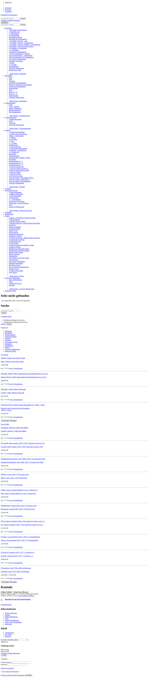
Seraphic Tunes (14, 269)
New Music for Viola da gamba (19, 258)
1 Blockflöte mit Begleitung (18, 30)
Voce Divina (13, 272)
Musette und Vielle (15, 70)
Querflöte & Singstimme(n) (17, 52)
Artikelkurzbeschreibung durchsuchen (15, 322)
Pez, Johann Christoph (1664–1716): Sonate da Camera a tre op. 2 (22, 525)
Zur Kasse (8, 8)
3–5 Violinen (13, 139)
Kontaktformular (6, 604)
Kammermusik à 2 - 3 (16, 161)
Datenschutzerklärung (12, 620)
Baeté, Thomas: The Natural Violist (12, 361)
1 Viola (11, 141)
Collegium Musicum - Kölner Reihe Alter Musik (24, 223)
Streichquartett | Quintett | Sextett (19, 158)
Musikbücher (9, 214)
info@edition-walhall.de (26, 596)
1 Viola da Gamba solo (16, 167)
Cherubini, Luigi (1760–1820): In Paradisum (15, 571)
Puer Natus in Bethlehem (17, 261)
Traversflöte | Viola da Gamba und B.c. (21, 46)
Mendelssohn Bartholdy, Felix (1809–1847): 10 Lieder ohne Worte (22, 462)
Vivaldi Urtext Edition (16, 271)
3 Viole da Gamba (15, 174)
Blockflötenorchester (15, 37)
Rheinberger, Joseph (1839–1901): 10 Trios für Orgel (18, 509)
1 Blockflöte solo (14, 32)
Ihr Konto (8, 10)
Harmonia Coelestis (15, 236)
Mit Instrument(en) (15, 110)
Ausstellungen (9, 633)
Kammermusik (13, 66)
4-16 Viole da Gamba (16, 176)
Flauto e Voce (13, 230)
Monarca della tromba (16, 252)
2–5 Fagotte (13, 65)
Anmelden (8, 11)
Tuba (10, 90)
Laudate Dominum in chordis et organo (21, 245)
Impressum (8, 624)
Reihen (7, 216)
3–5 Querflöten (14, 50)
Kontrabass (12, 154)
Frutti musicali (13, 232)
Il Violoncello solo (15, 241)
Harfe (11, 105)
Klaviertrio (12, 159)
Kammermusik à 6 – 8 (16, 165)
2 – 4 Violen (13, 143)
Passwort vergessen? (7, 668)
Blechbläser (8, 75)
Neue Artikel (5, 424)
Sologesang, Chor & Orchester (19, 203)
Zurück (3, 324)
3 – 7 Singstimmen (15, 199)
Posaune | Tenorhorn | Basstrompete (20, 85)
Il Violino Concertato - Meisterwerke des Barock (24, 238)
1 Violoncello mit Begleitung (18, 148)
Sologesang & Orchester (17, 201)
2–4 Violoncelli (14, 152)
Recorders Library (15, 265)
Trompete (12, 81)
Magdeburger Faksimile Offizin (19, 249)
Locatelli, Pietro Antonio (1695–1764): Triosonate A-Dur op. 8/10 (22, 447)
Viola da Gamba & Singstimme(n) (20, 181)
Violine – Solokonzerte (16, 136)
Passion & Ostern (10, 291)
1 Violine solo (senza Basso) (18, 134)
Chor (10, 205)
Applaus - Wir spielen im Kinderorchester (22, 218)
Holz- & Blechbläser (15, 280)
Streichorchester (14, 156)
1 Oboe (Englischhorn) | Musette (19, 54)
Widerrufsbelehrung (11, 617)
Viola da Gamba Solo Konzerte (19, 170)
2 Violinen (12, 137)
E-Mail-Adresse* (6, 662)
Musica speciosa (14, 254)
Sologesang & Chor (11, 190)
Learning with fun (14, 247)
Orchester (8, 189)
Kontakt (7, 615)
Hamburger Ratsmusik (16, 234)
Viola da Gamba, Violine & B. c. (19, 179)
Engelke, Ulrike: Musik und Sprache (12, 393)
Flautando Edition (14, 229)
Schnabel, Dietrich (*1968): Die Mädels (13, 431)
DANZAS (12, 225)
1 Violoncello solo (15, 147)
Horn (10, 77)
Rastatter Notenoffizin (16, 263)
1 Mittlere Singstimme (16, 194)
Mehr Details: (17, 74)
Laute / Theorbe (14, 106)
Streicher (8, 130)
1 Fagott (11, 63)
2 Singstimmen (13, 198)
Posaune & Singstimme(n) (17, 86)
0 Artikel (4, 20)
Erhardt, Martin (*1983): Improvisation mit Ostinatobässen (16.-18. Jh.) (23, 377)
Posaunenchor (13, 88)
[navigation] (5, 651)
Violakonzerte (13, 145)
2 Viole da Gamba (15, 172)
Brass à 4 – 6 (13, 92)
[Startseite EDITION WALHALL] (9, 15)
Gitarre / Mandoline (15, 108)
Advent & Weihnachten (16, 68)
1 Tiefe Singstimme (15, 196)
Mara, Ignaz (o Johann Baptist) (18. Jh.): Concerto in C (18, 493)
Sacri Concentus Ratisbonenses (19, 267)
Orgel (11, 121)
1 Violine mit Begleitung (17, 132)
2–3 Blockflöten (14, 34)
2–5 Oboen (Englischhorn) (17, 59)
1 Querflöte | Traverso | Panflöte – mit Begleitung (24, 44)
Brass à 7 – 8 (13, 94)
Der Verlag (8, 634)
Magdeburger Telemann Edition (19, 250)
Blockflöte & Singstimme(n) (18, 39)
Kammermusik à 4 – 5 (16, 163)
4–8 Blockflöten (14, 35)
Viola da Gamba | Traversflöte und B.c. (21, 178)
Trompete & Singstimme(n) (17, 83)
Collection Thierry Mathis (17, 221)
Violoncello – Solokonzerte (17, 150)
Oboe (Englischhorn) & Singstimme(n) (21, 57)
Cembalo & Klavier (15, 119)
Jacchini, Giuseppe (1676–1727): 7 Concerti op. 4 (17, 556)
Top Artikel (4, 355)
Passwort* (4, 664)
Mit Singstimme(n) (15, 112)
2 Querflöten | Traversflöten (18, 48)
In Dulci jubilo (13, 243)
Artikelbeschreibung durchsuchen (14, 320)
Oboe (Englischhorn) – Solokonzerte (20, 55)
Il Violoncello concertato (17, 240)
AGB (6, 618)
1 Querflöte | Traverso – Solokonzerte (21, 43)
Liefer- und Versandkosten (13, 622)
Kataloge (8, 636)
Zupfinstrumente (10, 103)
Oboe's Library (14, 260)
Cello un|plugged (14, 219)
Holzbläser (8, 28)
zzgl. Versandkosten (16, 368)
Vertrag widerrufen (11, 613)
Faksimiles (8, 212)
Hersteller (4, 640)
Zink (10, 79)
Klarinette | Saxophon (16, 61)
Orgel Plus (12, 123)
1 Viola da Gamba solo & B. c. (19, 168)
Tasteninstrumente (10, 117)
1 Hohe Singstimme (15, 192)
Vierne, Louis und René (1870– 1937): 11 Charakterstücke (19, 540)
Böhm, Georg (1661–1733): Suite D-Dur (14, 478)
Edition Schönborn (15, 227)
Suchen (9, 324)
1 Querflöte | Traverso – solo (18, 41)
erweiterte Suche (6, 316)
